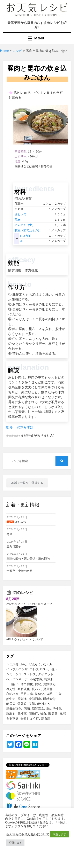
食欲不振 (12, 718)
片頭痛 (22, 699)
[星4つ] (15, 436)
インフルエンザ (17, 669)
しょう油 (25, 235)
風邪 (63, 713)
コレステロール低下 (44, 669)
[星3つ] (12, 436)
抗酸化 (39, 694)
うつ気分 (12, 664)
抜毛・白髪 (54, 694)
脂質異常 (38, 708)
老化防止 (43, 703)
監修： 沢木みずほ (19, 427)
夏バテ (36, 689)
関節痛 (53, 713)
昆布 (18, 219)
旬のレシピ (23, 592)
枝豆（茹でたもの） (28, 230)
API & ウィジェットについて (24, 639)
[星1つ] (7, 436)
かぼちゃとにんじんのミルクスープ (29, 603)
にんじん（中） (25, 225)
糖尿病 (10, 703)
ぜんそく (35, 664)
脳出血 (10, 713)
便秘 (38, 684)
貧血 (43, 713)
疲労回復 (35, 699)
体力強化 (27, 684)
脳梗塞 (22, 713)
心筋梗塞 (12, 694)
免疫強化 (49, 684)
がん (24, 664)
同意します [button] (59, 834)
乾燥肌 (48, 679)
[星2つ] (10, 436)
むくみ (47, 664)
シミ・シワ (14, 674)
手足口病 (27, 694)
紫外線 (22, 703)
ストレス (30, 674)
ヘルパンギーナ (17, 679)
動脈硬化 (23, 689)
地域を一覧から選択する (27, 482)
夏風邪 (47, 689)
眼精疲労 (49, 699)
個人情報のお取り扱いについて (27, 834)
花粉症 (33, 713)
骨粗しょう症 (30, 718)
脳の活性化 (54, 708)
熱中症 (10, 699)
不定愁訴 (36, 679)
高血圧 (45, 718)
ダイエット (45, 674)
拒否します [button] (15, 842)
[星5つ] (17, 436)
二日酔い (12, 684)
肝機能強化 (14, 708)
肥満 (27, 708)
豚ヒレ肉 (20, 214)
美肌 (32, 703)
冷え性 (10, 689)
